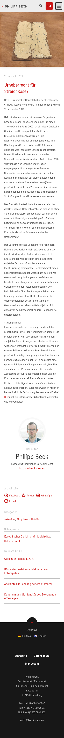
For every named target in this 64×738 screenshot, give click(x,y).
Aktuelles (9, 519)
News (26, 519)
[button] (58, 6)
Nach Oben (32, 629)
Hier (6, 396)
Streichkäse (43, 536)
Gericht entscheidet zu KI (19, 558)
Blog (19, 519)
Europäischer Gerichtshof (19, 536)
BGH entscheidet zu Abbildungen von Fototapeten (26, 571)
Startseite (21, 655)
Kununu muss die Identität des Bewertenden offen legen (30, 596)
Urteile (35, 519)
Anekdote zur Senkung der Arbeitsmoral (28, 584)
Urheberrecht (12, 541)
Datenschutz (41, 655)
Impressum (32, 663)
